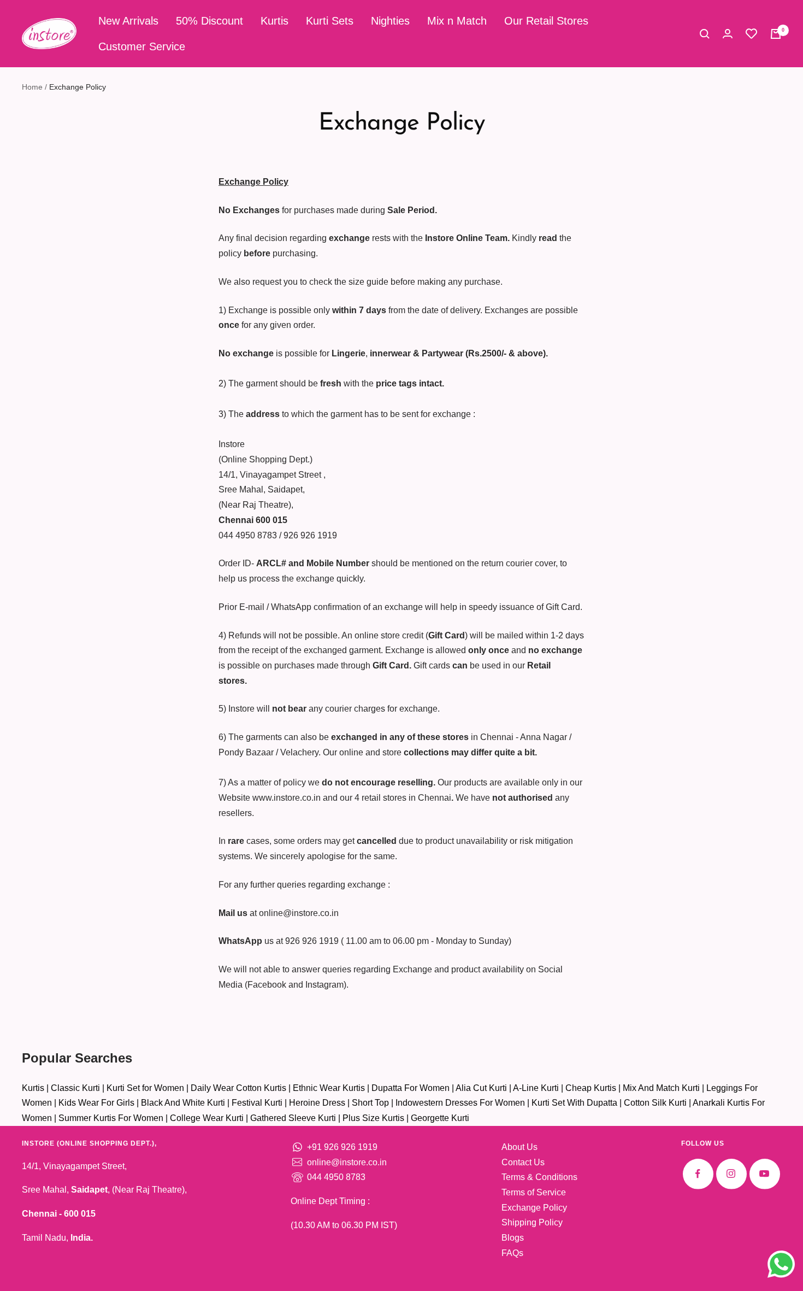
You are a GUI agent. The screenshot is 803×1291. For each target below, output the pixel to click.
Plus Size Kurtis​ (373, 1118)
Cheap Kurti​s (590, 1088)
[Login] (728, 33)
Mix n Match (457, 21)
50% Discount (209, 21)
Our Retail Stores (546, 21)
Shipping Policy (532, 1222)
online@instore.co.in (347, 1162)
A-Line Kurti (536, 1088)
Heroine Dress (317, 1102)
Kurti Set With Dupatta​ (574, 1102)
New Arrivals (128, 21)
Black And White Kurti (183, 1102)
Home (32, 87)
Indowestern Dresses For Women (460, 1102)
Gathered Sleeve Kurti (293, 1118)
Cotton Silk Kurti (655, 1102)
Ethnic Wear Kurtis (329, 1088)
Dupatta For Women (410, 1088)
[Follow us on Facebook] (698, 1174)
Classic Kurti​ (75, 1088)
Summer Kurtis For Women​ (110, 1118)
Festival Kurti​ (257, 1102)
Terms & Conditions (539, 1177)
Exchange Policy (534, 1207)
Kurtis (274, 21)
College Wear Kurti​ (207, 1118)
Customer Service (141, 46)
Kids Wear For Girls (96, 1102)
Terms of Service (533, 1192)
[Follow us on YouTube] (764, 1174)
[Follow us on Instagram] (731, 1174)
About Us (519, 1147)
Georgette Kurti (440, 1118)
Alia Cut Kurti (481, 1088)
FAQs (512, 1253)
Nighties (390, 21)
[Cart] (775, 34)
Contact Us (523, 1162)
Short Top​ (370, 1102)
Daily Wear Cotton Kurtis (238, 1088)
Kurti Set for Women (145, 1088)
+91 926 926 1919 (342, 1147)
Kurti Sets (329, 21)
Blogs (512, 1237)
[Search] (705, 34)
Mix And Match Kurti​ (661, 1088)
